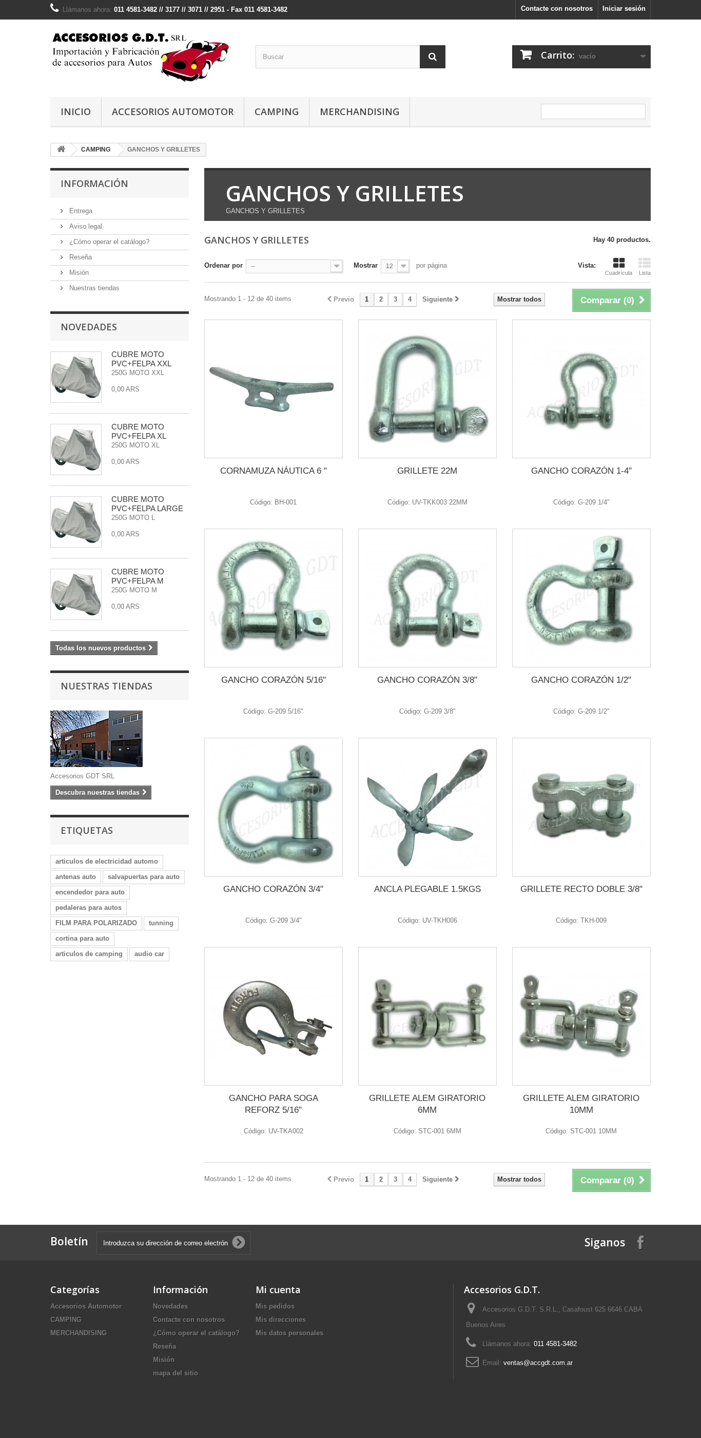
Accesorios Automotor (172, 111)
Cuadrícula (618, 273)
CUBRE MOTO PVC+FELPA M (137, 576)
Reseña (79, 257)
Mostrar (366, 265)
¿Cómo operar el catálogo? (108, 242)
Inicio (76, 111)
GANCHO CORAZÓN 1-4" (581, 471)
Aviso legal (84, 226)
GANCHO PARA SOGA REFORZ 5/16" (273, 1104)
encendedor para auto (90, 892)
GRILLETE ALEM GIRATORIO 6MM (427, 1104)
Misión (78, 272)
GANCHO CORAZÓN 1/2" (581, 680)
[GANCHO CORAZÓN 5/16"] (273, 598)
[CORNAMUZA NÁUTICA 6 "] (273, 389)
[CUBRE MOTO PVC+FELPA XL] (76, 449)
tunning (161, 923)
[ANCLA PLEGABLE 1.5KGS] (427, 807)
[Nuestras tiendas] (119, 739)
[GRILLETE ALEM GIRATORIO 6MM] (427, 1016)
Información (94, 183)
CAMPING (277, 111)
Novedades (89, 327)
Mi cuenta (278, 1289)
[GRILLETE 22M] (427, 389)
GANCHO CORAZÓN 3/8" (427, 680)
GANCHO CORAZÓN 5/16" (273, 680)
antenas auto (75, 877)
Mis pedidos (275, 1306)
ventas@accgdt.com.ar (538, 1363)
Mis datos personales (289, 1333)
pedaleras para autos (88, 907)
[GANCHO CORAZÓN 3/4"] (273, 807)
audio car (149, 954)
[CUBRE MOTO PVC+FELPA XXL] (76, 377)
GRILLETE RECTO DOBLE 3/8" (581, 889)
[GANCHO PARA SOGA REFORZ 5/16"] (273, 1016)
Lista (645, 273)
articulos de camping (89, 954)
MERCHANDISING (359, 111)
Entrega (79, 211)
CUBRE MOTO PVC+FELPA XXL (141, 359)
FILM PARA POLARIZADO (96, 923)
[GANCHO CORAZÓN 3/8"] (427, 598)
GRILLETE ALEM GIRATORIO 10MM (581, 1104)
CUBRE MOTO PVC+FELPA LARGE (147, 504)
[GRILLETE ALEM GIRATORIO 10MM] (581, 1016)
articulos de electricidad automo (106, 861)
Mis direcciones (281, 1319)
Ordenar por (223, 265)
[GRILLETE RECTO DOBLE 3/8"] (581, 807)
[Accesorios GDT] (145, 55)
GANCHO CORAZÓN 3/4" (273, 889)
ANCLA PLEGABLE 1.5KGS (427, 889)
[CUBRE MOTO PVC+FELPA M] (76, 594)
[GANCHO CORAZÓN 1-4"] (581, 389)
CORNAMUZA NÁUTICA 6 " (273, 471)
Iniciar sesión (624, 8)
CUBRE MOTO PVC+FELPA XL (138, 431)
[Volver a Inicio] (61, 149)
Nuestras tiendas (93, 288)
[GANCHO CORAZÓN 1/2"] (581, 598)
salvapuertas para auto (144, 877)
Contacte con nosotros (557, 8)
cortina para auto (82, 938)
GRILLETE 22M (427, 471)
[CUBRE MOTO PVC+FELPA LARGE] (76, 522)
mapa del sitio (175, 1373)
